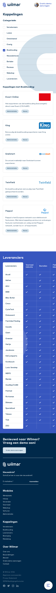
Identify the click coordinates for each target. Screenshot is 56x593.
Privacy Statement (10, 578)
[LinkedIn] (17, 587)
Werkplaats (7, 495)
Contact (6, 564)
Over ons (6, 551)
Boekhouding (8, 530)
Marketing (7, 539)
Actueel (5, 558)
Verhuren (6, 511)
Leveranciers (8, 533)
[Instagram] (13, 587)
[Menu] (48, 585)
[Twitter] (8, 587)
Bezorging (7, 536)
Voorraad (6, 505)
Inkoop (5, 499)
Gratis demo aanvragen (12, 561)
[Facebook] (4, 587)
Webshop (6, 508)
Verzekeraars (8, 526)
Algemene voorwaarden (12, 575)
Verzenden (7, 502)
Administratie (12, 111)
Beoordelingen (8, 555)
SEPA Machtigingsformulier (13, 581)
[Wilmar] (12, 5)
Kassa (25, 111)
